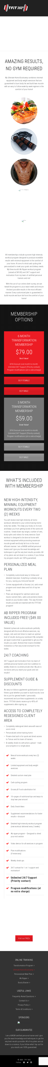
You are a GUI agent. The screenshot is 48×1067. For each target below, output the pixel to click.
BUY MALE (23, 391)
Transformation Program (23, 965)
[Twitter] (27, 1062)
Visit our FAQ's (24, 938)
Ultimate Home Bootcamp (23, 970)
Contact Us (23, 1001)
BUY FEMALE (24, 380)
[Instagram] (31, 1062)
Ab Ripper (23, 978)
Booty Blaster (23, 983)
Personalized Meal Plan (23, 974)
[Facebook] (24, 1062)
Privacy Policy (23, 1005)
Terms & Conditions (23, 1009)
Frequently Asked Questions (23, 996)
